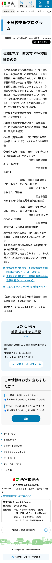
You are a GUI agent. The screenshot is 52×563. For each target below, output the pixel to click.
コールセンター (31, 6)
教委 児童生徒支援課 (26, 331)
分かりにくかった (36, 399)
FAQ (21, 6)
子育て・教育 (36, 11)
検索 (40, 6)
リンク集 (8, 470)
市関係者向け (10, 439)
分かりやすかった (15, 399)
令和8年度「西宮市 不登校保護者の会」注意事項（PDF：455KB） (27, 278)
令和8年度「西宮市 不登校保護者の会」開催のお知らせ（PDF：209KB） (27, 269)
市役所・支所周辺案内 (23, 530)
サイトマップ (10, 433)
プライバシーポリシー (14, 463)
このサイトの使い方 (13, 445)
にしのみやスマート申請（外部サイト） (27, 286)
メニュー (48, 6)
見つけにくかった (36, 410)
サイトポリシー (11, 457)
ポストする (43, 41)
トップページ (22, 11)
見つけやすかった (15, 410)
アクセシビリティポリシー (16, 451)
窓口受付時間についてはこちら (17, 496)
